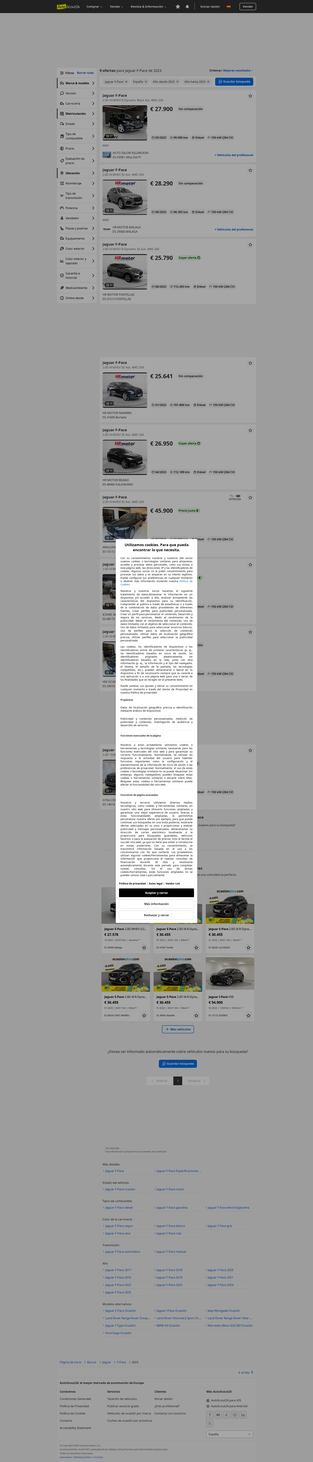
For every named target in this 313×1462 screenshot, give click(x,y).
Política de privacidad (132, 883)
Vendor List (173, 883)
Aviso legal (155, 883)
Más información (156, 904)
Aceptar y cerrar (156, 893)
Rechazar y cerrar (156, 915)
